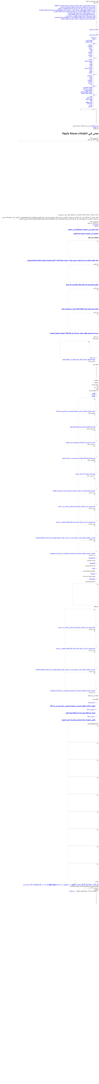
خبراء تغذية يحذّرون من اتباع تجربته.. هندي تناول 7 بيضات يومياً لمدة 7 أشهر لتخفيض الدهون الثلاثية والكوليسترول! (62, 260)
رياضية (90, 47)
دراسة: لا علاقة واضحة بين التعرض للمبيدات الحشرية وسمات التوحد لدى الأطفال (74, 5)
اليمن (73, 884)
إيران (83, 884)
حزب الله (61, 884)
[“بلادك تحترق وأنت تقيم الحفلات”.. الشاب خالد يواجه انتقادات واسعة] (83, 828)
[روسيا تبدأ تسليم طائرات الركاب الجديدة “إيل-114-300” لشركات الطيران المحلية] (83, 329)
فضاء (90, 78)
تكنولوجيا (90, 80)
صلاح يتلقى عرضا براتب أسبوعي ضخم (85, 474)
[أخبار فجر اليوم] (93, 29)
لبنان (31, 884)
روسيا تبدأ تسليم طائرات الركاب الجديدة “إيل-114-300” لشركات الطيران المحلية (74, 333)
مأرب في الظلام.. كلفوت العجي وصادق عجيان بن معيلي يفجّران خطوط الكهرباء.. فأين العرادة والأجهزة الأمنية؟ (67, 10)
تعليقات (93, 396)
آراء (94, 58)
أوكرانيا (93, 884)
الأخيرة (93, 394)
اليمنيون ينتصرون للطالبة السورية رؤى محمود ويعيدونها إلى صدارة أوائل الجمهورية (74, 11)
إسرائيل (88, 884)
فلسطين (35, 884)
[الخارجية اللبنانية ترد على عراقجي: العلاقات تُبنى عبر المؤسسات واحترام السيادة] (83, 879)
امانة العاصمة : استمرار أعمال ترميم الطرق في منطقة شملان (78, 359)
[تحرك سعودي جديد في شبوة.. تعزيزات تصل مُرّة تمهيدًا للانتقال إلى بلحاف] (86, 520)
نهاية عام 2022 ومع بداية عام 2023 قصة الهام (82, 427)
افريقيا (90, 66)
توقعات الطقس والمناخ (86, 91)
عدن (42, 884)
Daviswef (93, 573)
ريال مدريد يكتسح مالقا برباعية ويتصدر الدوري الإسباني (81, 13)
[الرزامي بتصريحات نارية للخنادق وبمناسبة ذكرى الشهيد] (86, 440)
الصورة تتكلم (89, 99)
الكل (91, 50)
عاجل (45, 884)
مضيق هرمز (26, 884)
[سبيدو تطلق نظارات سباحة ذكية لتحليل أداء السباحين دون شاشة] (83, 845)
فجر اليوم (71, 891)
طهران (49, 884)
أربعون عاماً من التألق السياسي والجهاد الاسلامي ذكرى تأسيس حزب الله (75, 411)
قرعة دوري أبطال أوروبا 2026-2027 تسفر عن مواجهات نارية (80, 309)
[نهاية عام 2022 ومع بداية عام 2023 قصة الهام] (86, 425)
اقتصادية (90, 46)
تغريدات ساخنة (88, 61)
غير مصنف (95, 127)
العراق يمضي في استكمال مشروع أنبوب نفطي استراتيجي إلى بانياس (77, 7)
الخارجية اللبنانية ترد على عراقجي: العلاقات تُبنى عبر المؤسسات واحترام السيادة (75, 17)
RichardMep (92, 579)
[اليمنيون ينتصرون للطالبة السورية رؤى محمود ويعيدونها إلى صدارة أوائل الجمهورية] (86, 551)
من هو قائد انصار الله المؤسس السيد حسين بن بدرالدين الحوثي (78, 458)
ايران (69, 884)
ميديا (94, 94)
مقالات (90, 59)
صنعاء (54, 884)
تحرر (94, 74)
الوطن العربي (88, 40)
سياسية (90, 44)
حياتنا (91, 77)
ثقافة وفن (89, 75)
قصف (90, 64)
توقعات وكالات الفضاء (86, 93)
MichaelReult (92, 558)
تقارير (93, 43)
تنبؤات (93, 86)
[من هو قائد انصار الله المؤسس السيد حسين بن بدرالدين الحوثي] (86, 456)
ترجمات (90, 83)
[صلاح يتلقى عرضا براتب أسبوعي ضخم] (86, 472)
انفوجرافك (89, 97)
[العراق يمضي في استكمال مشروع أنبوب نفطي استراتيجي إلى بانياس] (86, 504)
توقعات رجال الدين (87, 88)
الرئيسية (93, 37)
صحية (90, 49)
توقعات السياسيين (87, 87)
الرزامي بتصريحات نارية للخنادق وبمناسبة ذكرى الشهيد (80, 442)
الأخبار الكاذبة (88, 42)
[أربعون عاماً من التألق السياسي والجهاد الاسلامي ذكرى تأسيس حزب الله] (86, 409)
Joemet (93, 568)
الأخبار (93, 39)
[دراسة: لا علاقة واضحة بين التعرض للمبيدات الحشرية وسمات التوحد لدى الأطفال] (86, 489)
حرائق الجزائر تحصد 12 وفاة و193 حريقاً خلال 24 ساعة (82, 284)
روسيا (58, 884)
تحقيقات (90, 81)
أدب (91, 84)
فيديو (91, 96)
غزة (39, 884)
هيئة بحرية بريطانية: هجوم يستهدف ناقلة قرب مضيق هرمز (80, 15)
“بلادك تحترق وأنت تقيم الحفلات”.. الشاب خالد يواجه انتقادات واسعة (78, 18)
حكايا (91, 62)
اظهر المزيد (95, 224)
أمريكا (96, 884)
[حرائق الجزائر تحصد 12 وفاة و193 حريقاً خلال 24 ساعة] (83, 281)
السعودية (78, 884)
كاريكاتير (90, 106)
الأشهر (93, 393)
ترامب (66, 884)
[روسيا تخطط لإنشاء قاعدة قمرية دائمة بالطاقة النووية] (83, 862)
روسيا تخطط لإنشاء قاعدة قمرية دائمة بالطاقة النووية (81, 14)
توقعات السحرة (88, 90)
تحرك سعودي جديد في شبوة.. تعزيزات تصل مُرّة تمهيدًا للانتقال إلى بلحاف (76, 8)
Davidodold (92, 563)
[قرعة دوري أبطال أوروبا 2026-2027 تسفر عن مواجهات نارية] (83, 305)
